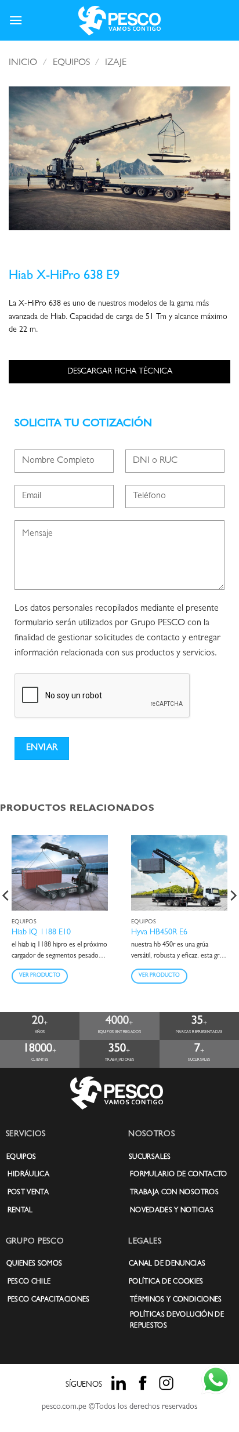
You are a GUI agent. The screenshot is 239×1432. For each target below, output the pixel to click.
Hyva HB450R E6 (159, 933)
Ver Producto (39, 975)
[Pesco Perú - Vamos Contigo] (119, 20)
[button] (16, 20)
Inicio (23, 63)
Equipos (71, 63)
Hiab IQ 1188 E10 (41, 933)
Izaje (115, 63)
